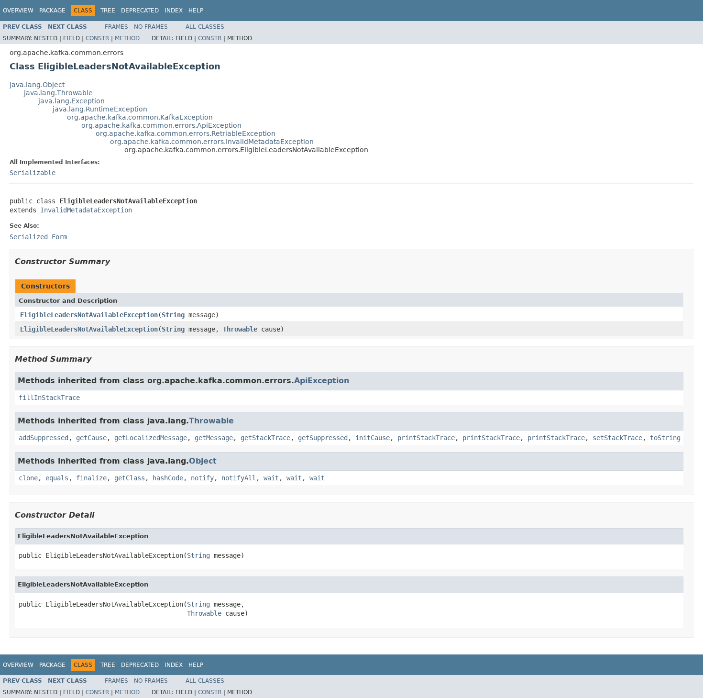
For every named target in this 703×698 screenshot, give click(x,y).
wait (271, 478)
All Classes (205, 26)
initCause (372, 438)
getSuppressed (323, 438)
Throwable (240, 329)
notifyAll (238, 478)
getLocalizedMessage (150, 438)
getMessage (214, 438)
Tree (107, 10)
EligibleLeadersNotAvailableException (89, 315)
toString (665, 438)
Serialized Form (38, 237)
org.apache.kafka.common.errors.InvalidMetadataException (212, 141)
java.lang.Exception (71, 101)
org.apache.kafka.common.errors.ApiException (161, 125)
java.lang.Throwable (58, 93)
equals (56, 478)
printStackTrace (426, 438)
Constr (97, 38)
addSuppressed (43, 438)
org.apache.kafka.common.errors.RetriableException (185, 133)
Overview (18, 10)
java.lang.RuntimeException (100, 109)
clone (28, 478)
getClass (129, 478)
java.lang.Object (37, 85)
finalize (91, 478)
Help (195, 10)
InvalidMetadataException (86, 210)
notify (202, 478)
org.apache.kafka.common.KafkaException (140, 117)
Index (174, 10)
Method (127, 38)
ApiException (321, 380)
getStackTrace (265, 438)
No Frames (151, 26)
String (173, 315)
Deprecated (140, 10)
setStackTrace (617, 438)
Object (203, 460)
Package (52, 10)
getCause (91, 438)
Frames (116, 26)
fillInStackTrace (49, 397)
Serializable (32, 173)
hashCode (168, 478)
